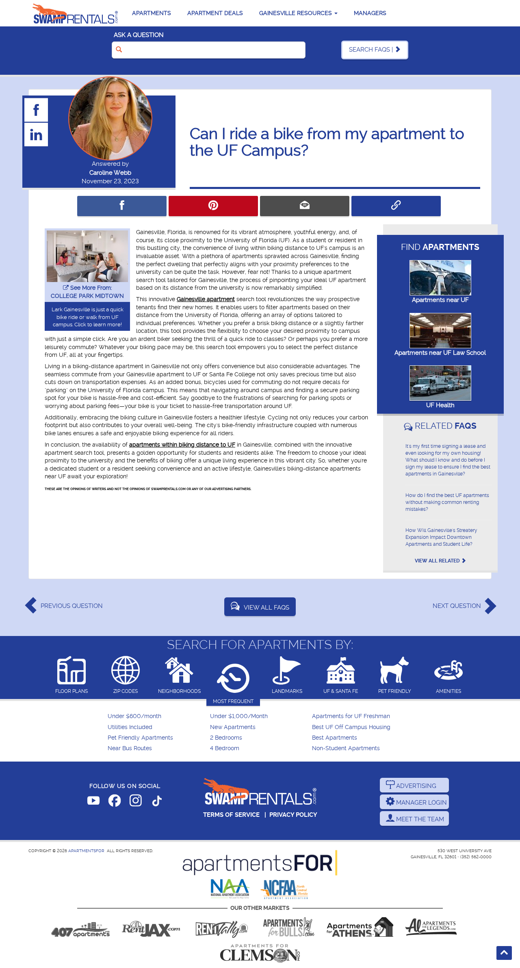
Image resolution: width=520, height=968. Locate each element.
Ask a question (139, 35)
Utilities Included (130, 727)
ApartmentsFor (86, 850)
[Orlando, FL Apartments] (80, 927)
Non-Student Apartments (346, 748)
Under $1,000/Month (239, 716)
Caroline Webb (110, 172)
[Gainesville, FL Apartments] (75, 13)
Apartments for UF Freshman (351, 716)
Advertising (415, 786)
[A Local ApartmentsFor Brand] (260, 862)
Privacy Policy (293, 814)
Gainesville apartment (206, 299)
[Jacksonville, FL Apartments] (151, 927)
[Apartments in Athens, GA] (360, 927)
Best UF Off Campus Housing (351, 727)
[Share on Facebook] (122, 206)
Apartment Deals (215, 13)
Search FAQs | (371, 49)
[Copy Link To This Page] (396, 206)
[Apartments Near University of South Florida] (288, 927)
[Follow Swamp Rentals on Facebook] (114, 802)
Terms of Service (231, 814)
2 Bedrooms (226, 737)
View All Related (438, 561)
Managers (370, 13)
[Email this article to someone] (304, 206)
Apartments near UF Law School (440, 352)
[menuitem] (158, 716)
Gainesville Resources (296, 13)
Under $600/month (134, 716)
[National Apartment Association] (230, 889)
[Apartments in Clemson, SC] (260, 953)
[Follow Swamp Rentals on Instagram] (136, 802)
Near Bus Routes (130, 748)
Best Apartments (334, 737)
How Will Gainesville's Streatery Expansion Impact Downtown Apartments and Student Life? (441, 537)
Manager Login (420, 802)
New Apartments (233, 727)
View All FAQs (266, 607)
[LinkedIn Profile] (36, 134)
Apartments (151, 13)
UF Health (440, 405)
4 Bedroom (224, 748)
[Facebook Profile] (36, 110)
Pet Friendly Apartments (140, 737)
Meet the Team (419, 819)
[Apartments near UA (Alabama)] (431, 927)
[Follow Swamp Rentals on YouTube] (93, 802)
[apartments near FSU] (222, 927)
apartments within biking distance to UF (182, 444)
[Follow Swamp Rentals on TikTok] (157, 802)
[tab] (72, 675)
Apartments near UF (440, 300)
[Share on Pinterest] (213, 206)
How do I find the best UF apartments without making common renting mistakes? (447, 502)
